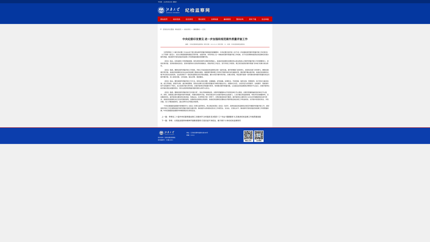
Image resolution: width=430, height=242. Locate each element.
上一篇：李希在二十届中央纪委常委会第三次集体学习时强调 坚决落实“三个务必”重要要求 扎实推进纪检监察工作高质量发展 (211, 117)
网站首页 (164, 19)
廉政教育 (227, 19)
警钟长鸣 (239, 19)
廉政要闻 (196, 29)
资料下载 (252, 19)
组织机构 (176, 19)
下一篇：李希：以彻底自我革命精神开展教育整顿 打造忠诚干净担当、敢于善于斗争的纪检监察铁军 (201, 121)
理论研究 (201, 19)
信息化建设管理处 (170, 137)
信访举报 (265, 19)
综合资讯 (189, 19)
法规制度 (214, 19)
